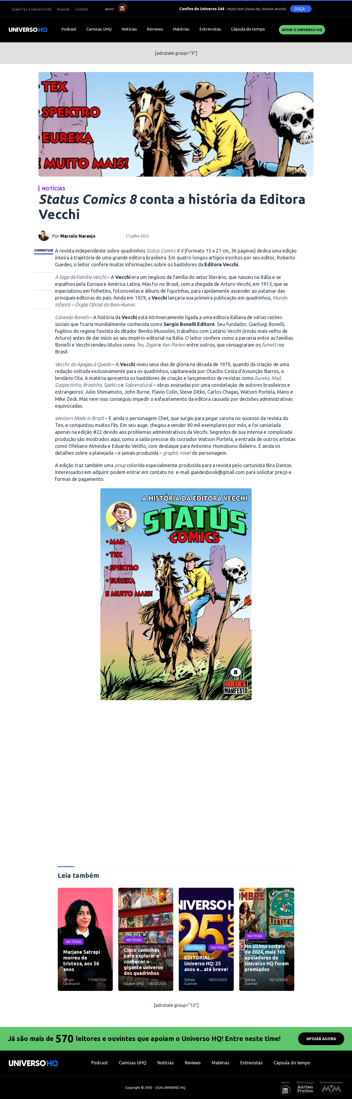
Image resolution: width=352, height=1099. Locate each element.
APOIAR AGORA (321, 1039)
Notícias (129, 29)
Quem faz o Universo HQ (31, 9)
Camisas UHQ (99, 29)
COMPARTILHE (43, 250)
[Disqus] (176, 785)
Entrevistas (210, 29)
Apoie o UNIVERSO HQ (302, 30)
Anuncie (63, 9)
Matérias (181, 29)
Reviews (155, 29)
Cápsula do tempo (248, 29)
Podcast (68, 29)
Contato (81, 9)
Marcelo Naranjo (77, 236)
